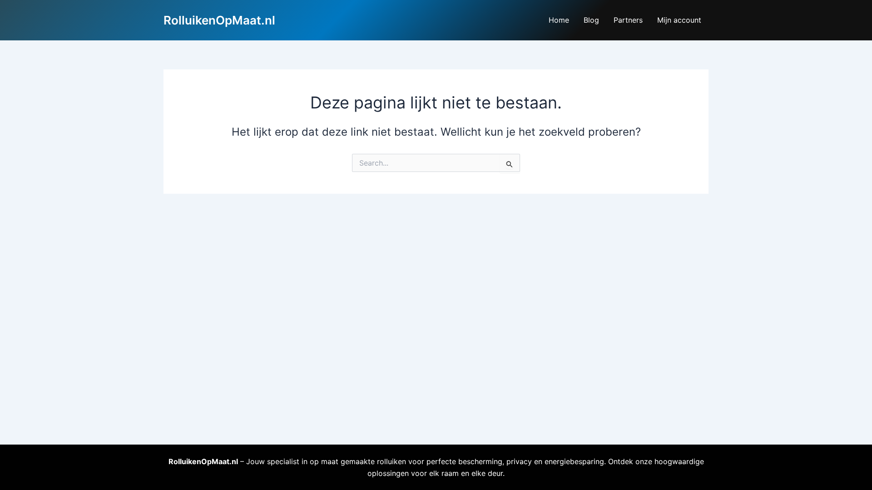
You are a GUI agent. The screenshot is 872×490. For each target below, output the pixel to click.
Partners (628, 19)
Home (559, 19)
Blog (591, 19)
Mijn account (679, 19)
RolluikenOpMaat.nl (219, 20)
